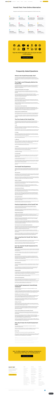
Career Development (41, 381)
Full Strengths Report (26, 377)
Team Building (40, 385)
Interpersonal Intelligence (34, 377)
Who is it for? (13, 1)
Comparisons (40, 377)
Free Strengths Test (26, 368)
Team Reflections (33, 378)
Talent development (33, 368)
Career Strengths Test (26, 384)
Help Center (25, 373)
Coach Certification (30, 1)
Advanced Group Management (33, 381)
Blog (39, 380)
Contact (24, 374)
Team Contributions (33, 380)
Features (22, 1)
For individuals (40, 368)
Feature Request (25, 372)
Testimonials (25, 371)
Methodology (25, 369)
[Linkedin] (44, 390)
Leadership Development (41, 384)
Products (25, 1)
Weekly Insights (33, 379)
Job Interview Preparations (42, 383)
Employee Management (41, 382)
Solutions (18, 1)
